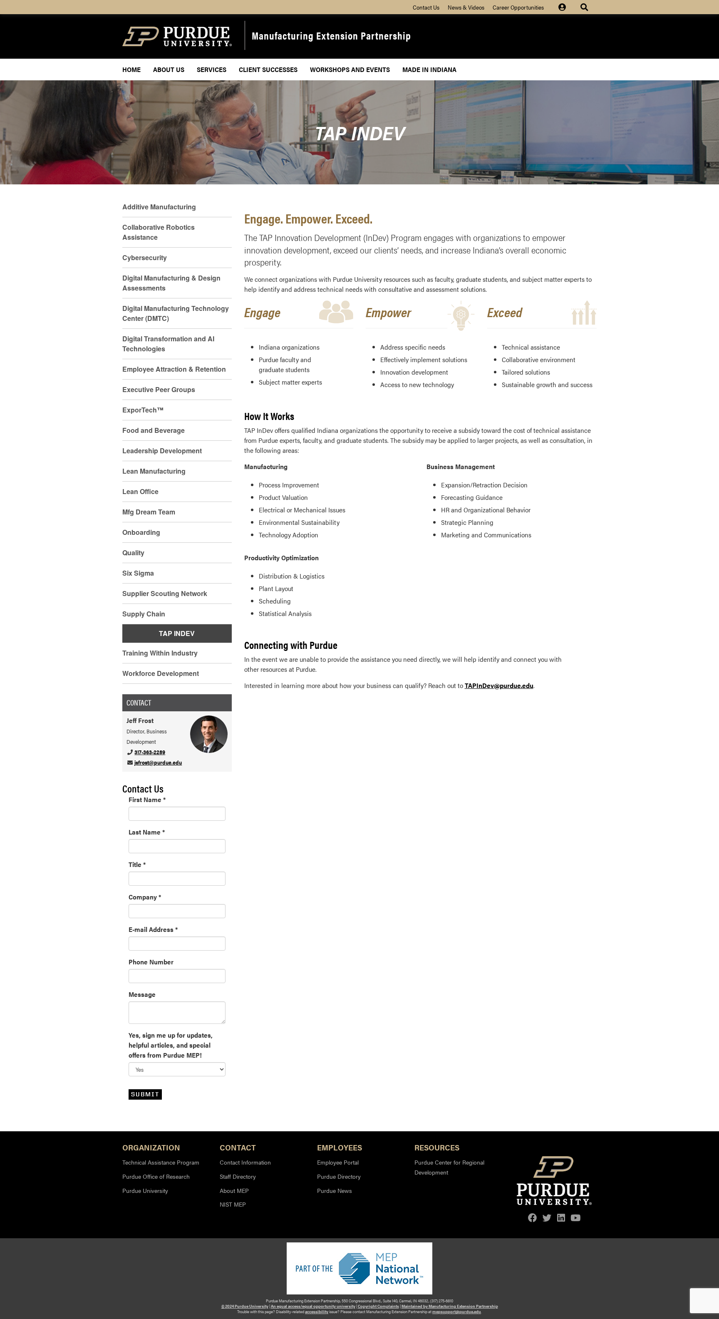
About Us (168, 69)
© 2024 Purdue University (244, 1306)
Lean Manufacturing (154, 471)
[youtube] (575, 1217)
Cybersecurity (144, 257)
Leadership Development (162, 450)
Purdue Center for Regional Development (449, 1167)
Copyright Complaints (378, 1306)
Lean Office (140, 491)
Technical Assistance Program (160, 1162)
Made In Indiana (429, 69)
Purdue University (145, 1190)
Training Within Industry (160, 653)
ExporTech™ (143, 410)
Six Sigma (138, 573)
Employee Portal (338, 1162)
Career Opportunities (518, 7)
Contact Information (245, 1162)
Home (131, 69)
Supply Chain (143, 614)
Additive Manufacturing (159, 206)
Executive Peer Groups (158, 389)
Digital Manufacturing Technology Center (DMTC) (175, 313)
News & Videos (466, 7)
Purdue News (334, 1190)
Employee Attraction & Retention (174, 369)
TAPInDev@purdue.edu (499, 685)
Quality (133, 552)
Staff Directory (238, 1176)
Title (137, 864)
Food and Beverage (153, 430)
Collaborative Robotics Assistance (158, 232)
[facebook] (532, 1217)
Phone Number (151, 961)
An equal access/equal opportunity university (313, 1306)
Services (211, 69)
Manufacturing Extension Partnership (331, 35)
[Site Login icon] (566, 7)
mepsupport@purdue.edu (456, 1311)
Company (145, 897)
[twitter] (547, 1217)
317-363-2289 (149, 752)
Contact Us (426, 7)
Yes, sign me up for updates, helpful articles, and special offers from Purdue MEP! (171, 1045)
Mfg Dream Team (148, 512)
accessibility (316, 1311)
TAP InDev (177, 633)
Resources (436, 1147)
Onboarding (141, 532)
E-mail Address (153, 929)
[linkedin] (561, 1217)
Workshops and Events (350, 69)
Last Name (147, 832)
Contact (238, 1147)
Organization (151, 1147)
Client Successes (268, 69)
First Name (147, 799)
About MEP (234, 1190)
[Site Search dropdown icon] (585, 7)
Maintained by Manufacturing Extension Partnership (450, 1306)
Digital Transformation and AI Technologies (168, 343)
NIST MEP (233, 1204)
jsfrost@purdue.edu (158, 762)
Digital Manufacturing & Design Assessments (171, 283)
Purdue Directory (339, 1176)
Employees (339, 1147)
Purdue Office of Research (156, 1176)
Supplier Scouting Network (164, 593)
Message (142, 994)
